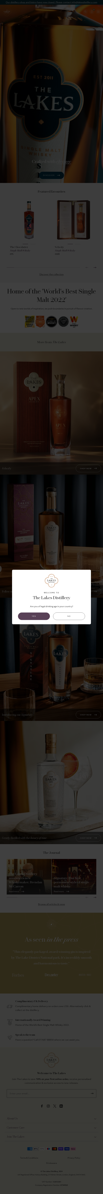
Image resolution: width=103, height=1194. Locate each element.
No (69, 616)
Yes (34, 616)
